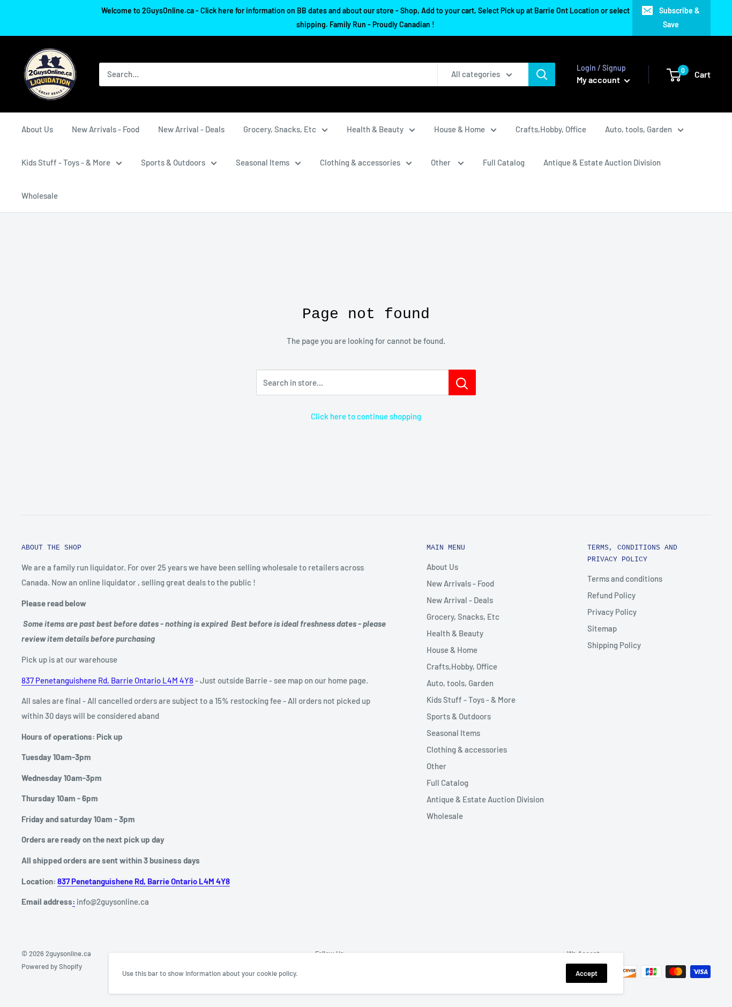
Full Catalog (504, 162)
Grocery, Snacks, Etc (279, 129)
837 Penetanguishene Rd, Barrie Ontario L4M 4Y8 (107, 680)
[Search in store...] (462, 382)
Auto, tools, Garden (638, 129)
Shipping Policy (614, 645)
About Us (37, 129)
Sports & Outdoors (173, 162)
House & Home (459, 129)
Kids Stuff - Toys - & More (65, 162)
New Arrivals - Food (105, 129)
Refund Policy (611, 595)
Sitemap (602, 628)
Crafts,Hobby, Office (551, 129)
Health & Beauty (375, 129)
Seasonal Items (262, 162)
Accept (586, 973)
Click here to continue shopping (366, 416)
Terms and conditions (624, 578)
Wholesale (39, 195)
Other (441, 162)
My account (599, 79)
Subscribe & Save (679, 17)
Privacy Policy (612, 612)
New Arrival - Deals (191, 129)
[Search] (541, 74)
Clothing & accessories (360, 162)
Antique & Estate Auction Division (602, 162)
